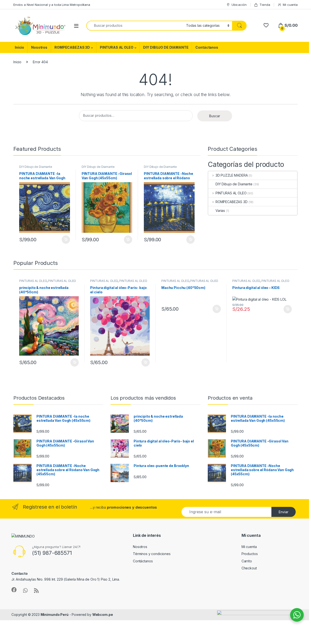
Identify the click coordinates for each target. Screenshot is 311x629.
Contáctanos (206, 47)
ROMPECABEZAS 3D (72, 47)
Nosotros (39, 47)
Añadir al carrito (65, 239)
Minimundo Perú (55, 614)
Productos (250, 554)
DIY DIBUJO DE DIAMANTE (165, 47)
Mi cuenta (290, 5)
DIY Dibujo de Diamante (35, 167)
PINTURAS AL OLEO (116, 47)
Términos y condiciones (152, 554)
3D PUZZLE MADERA (232, 175)
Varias (220, 210)
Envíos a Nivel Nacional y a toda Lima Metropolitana (51, 5)
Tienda (264, 5)
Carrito (247, 561)
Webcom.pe (102, 614)
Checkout (249, 568)
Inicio (19, 47)
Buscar (214, 116)
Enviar (283, 512)
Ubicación (239, 5)
